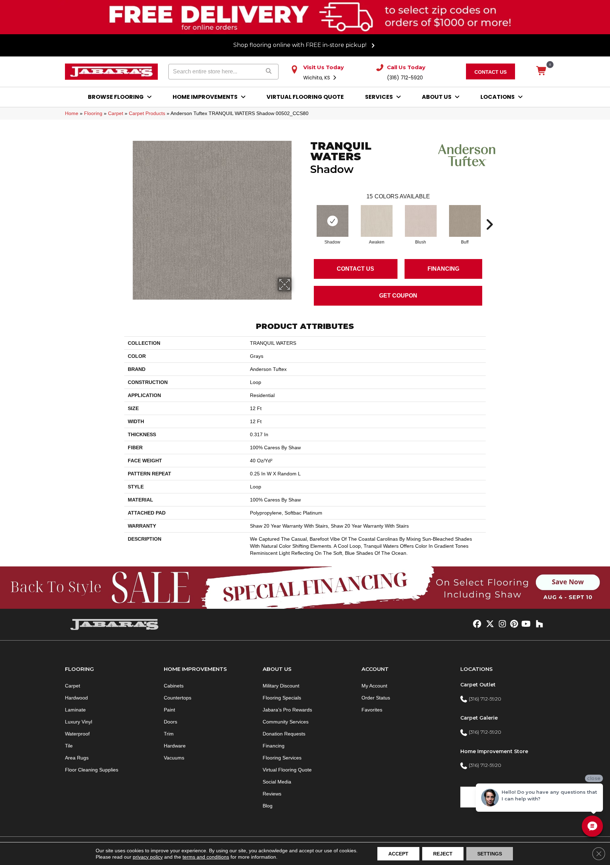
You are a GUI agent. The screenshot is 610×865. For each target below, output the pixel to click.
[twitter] (488, 624)
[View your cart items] (541, 71)
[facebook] (476, 624)
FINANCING (443, 269)
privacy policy (148, 857)
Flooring (93, 113)
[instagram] (501, 624)
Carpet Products (147, 113)
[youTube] (525, 624)
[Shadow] (332, 221)
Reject (443, 854)
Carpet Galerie (479, 718)
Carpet (115, 113)
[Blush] (420, 221)
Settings (489, 854)
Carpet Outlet (478, 684)
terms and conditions (206, 857)
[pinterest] (513, 624)
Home (71, 113)
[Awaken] (376, 221)
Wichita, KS (317, 77)
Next (489, 213)
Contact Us (355, 269)
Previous (306, 213)
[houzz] (538, 624)
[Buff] (465, 221)
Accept (398, 854)
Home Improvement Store (494, 751)
